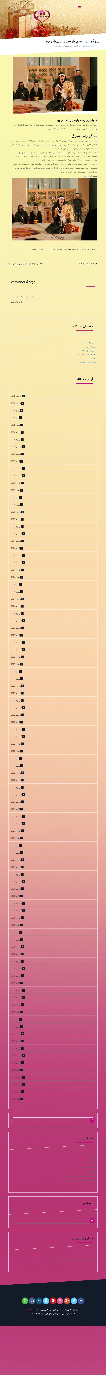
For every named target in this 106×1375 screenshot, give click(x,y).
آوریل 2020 (15, 939)
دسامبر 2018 (16, 1055)
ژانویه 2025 (16, 526)
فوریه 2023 (16, 693)
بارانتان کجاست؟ (89, 263)
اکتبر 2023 (15, 635)
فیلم (12, 302)
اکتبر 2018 (15, 1070)
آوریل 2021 (15, 852)
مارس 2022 (16, 773)
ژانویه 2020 (16, 961)
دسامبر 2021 (16, 794)
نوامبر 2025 (16, 454)
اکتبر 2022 (15, 722)
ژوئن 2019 (15, 1012)
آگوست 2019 (16, 997)
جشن (85, 46)
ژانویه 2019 (16, 1048)
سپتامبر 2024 (16, 555)
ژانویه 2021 (16, 874)
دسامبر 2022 (16, 708)
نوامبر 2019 (16, 976)
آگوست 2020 (16, 910)
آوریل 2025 (15, 505)
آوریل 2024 (15, 592)
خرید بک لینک (90, 343)
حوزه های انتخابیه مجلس (85, 354)
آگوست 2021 (16, 823)
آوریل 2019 (15, 1026)
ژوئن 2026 (15, 410)
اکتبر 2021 (15, 809)
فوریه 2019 (16, 1041)
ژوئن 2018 (15, 1099)
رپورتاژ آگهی (90, 347)
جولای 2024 (16, 570)
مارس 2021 (16, 860)
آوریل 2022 (15, 766)
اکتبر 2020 (15, 896)
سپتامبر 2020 (16, 903)
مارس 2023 (16, 686)
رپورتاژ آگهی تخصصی (87, 351)
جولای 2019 (16, 1005)
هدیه (12, 297)
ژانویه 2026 (16, 439)
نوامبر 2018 (16, 1063)
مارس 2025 (16, 512)
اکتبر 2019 (15, 983)
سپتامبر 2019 (16, 990)
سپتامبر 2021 (16, 816)
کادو (16, 297)
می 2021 (15, 845)
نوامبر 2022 (16, 715)
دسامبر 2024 (16, 534)
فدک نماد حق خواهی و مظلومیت (25, 263)
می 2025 (15, 497)
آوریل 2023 (15, 679)
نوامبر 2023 (16, 628)
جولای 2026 (16, 403)
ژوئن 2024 (15, 577)
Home (92, 46)
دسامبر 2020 (16, 881)
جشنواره (22, 297)
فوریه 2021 (16, 867)
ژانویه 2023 (16, 700)
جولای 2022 (16, 744)
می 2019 (15, 1019)
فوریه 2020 (16, 954)
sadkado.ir (88, 176)
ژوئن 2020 (15, 925)
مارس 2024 (16, 599)
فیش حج (91, 358)
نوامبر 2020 (16, 889)
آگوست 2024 (16, 563)
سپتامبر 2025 (16, 468)
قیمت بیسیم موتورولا (87, 362)
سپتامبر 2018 (16, 1077)
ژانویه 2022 (16, 787)
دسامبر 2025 (16, 447)
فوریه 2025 (16, 519)
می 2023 (15, 671)
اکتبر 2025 (15, 461)
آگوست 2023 (16, 650)
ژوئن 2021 (15, 838)
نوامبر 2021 (16, 802)
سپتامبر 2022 (16, 729)
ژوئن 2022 (15, 751)
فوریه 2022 (16, 780)
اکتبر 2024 (15, 548)
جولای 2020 (16, 918)
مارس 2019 (16, 1034)
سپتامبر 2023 (16, 642)
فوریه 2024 (16, 606)
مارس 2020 (16, 947)
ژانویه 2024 (16, 613)
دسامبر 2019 (16, 968)
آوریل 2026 (15, 425)
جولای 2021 (16, 831)
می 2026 (15, 418)
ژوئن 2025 (15, 490)
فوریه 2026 (16, 432)
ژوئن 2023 (15, 664)
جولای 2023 (16, 657)
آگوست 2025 (16, 476)
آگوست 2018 (16, 1084)
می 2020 (15, 932)
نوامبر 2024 (16, 541)
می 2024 (15, 584)
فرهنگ (17, 302)
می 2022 (15, 758)
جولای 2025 (16, 483)
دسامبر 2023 (16, 621)
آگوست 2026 (16, 396)
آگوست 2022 (16, 737)
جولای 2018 (16, 1092)
